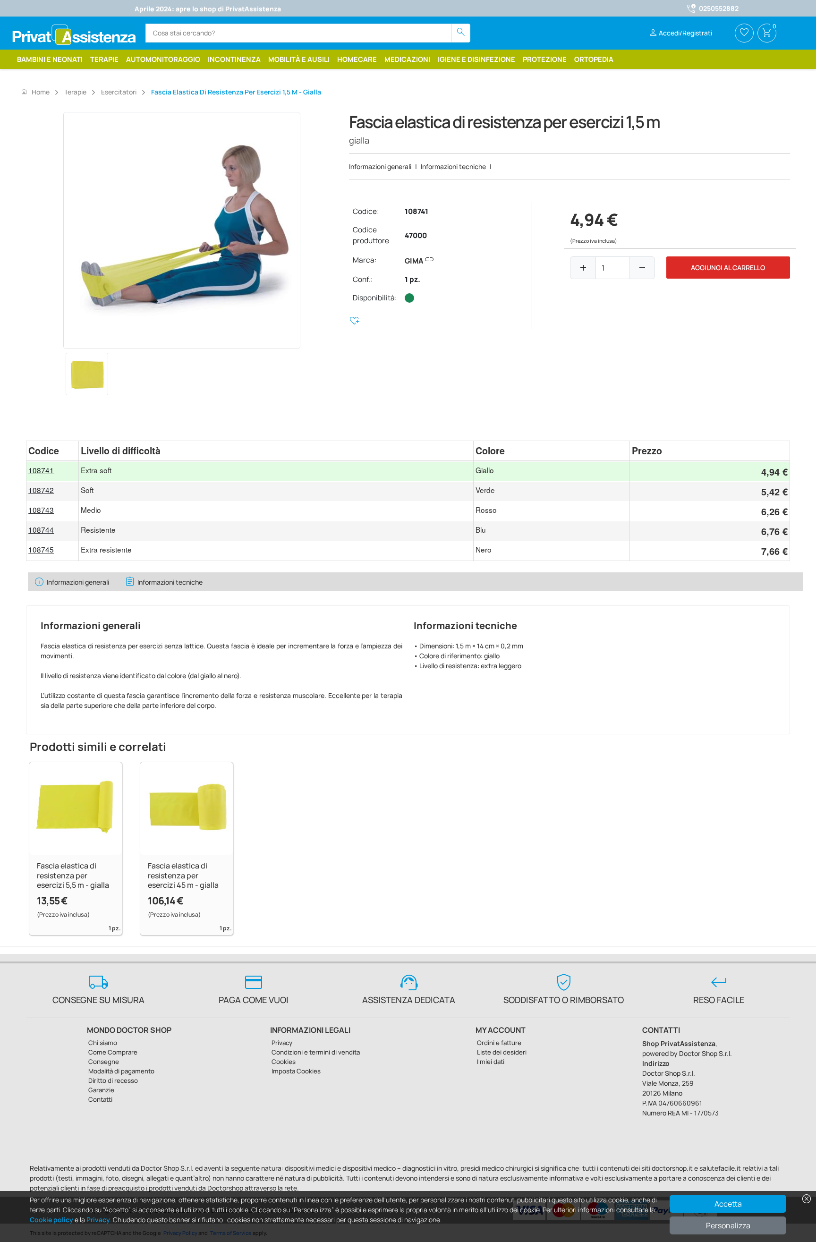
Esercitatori (118, 91)
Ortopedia (593, 59)
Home (35, 91)
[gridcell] (52, 471)
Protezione (545, 59)
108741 (416, 211)
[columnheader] (52, 450)
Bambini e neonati (50, 59)
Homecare (357, 59)
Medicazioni (407, 59)
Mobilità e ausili (299, 59)
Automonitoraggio (163, 59)
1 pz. (412, 279)
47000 (416, 235)
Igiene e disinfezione (476, 59)
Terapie (104, 59)
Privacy (98, 1219)
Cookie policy (51, 1219)
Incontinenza (234, 59)
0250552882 (719, 8)
